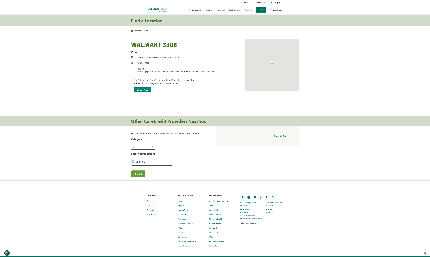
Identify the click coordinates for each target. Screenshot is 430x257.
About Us (150, 201)
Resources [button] (248, 10)
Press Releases (152, 214)
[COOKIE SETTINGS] (7, 253)
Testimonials (213, 232)
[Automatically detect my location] (133, 161)
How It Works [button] (210, 10)
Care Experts (182, 237)
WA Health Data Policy (247, 215)
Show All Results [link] (282, 136)
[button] (275, 3)
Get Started (213, 205)
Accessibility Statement (274, 203)
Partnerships (213, 246)
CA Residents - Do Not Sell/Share (251, 218)
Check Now (143, 89)
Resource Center (215, 223)
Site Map (269, 209)
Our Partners (151, 205)
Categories (182, 214)
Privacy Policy (244, 212)
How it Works (183, 210)
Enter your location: (143, 153)
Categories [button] (222, 10)
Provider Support (215, 214)
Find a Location (235, 10)
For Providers (276, 10)
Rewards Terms (245, 209)
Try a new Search (141, 31)
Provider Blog (214, 228)
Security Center (271, 206)
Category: (137, 139)
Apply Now (182, 205)
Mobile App (270, 212)
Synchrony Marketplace (187, 241)
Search (246, 2)
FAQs (180, 228)
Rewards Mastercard (185, 246)
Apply (260, 10)
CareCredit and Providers (218, 201)
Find (138, 174)
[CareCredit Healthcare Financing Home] (157, 9)
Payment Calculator (185, 223)
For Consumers (195, 10)
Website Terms (245, 206)
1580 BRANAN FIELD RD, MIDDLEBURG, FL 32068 (157, 57)
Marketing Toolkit (215, 219)
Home (180, 201)
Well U (180, 232)
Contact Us (261, 2)
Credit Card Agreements (248, 203)
